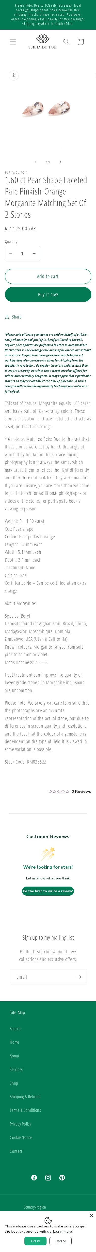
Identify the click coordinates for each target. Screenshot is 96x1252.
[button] (13, 42)
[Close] (91, 1215)
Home (14, 1042)
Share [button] (16, 317)
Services (16, 1069)
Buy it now (48, 294)
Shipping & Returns (25, 1096)
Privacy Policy (20, 1124)
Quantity (11, 241)
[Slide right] (60, 162)
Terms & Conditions (25, 1110)
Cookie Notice (21, 1137)
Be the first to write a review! (48, 891)
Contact (16, 1151)
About (14, 1056)
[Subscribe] (79, 977)
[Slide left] (35, 162)
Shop (14, 1083)
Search (15, 1028)
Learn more (62, 1231)
